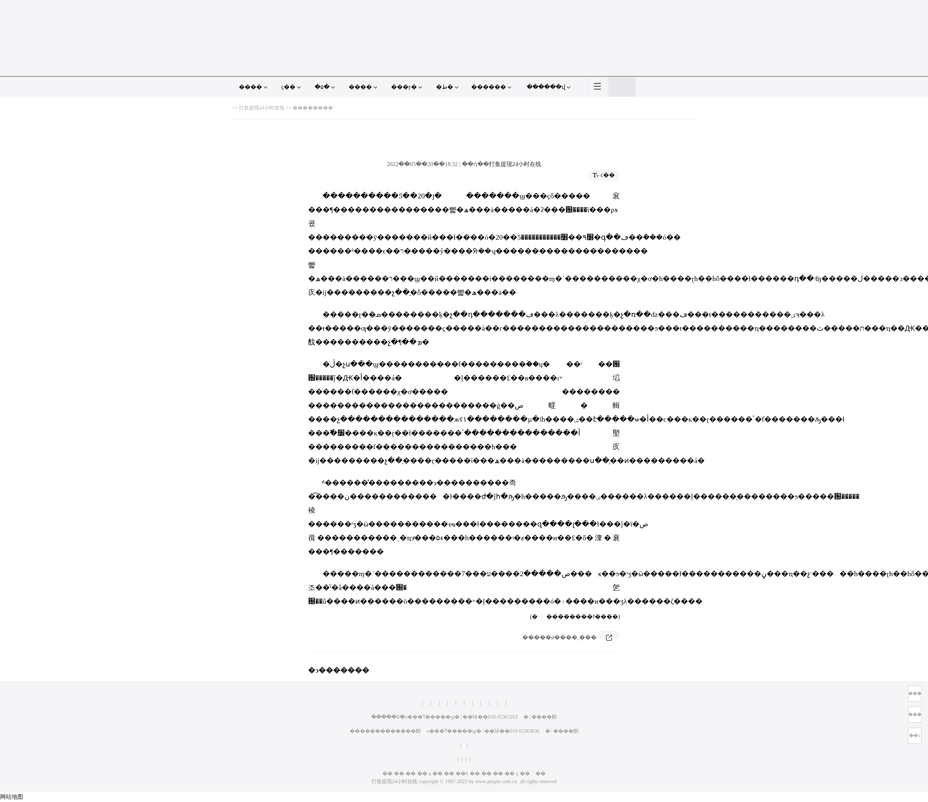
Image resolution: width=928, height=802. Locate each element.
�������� (313, 108)
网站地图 (11, 797)
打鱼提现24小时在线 (262, 108)
